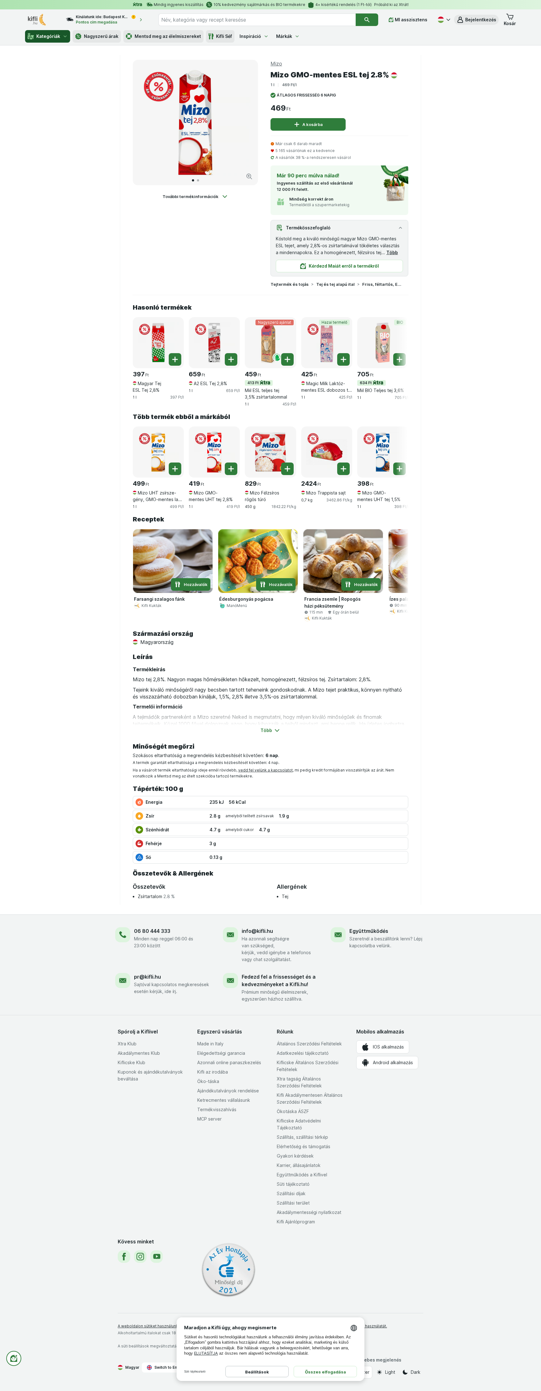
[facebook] (124, 1256)
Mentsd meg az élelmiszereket (168, 36)
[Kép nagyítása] (249, 176)
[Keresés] (367, 19)
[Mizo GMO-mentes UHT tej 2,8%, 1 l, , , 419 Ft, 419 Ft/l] (214, 452)
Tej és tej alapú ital (335, 284)
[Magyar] (443, 19)
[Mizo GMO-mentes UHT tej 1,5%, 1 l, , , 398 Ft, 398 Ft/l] (382, 452)
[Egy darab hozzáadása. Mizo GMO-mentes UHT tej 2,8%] (231, 469)
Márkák (284, 36)
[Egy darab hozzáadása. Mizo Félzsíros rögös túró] (287, 469)
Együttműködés (368, 931)
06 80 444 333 (152, 931)
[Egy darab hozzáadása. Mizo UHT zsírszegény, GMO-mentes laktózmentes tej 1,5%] (175, 469)
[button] (476, 20)
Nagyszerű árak (101, 36)
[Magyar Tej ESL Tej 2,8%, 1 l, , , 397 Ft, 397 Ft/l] (158, 342)
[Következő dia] (246, 122)
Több (392, 252)
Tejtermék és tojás (289, 284)
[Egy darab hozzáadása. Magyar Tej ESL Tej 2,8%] (175, 359)
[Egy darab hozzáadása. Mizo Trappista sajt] (343, 469)
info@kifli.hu (257, 931)
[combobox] (257, 19)
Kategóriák (48, 36)
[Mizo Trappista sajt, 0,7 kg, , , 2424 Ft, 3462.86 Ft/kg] (326, 452)
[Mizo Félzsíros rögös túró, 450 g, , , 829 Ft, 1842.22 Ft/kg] (270, 452)
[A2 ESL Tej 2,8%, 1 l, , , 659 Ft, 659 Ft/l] (214, 342)
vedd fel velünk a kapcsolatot (265, 770)
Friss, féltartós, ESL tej (382, 284)
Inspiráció (250, 36)
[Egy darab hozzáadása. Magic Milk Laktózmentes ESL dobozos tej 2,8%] (343, 359)
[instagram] (140, 1256)
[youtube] (156, 1256)
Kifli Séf (224, 36)
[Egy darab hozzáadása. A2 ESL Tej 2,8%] (231, 359)
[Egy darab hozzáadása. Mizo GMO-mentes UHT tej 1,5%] (399, 469)
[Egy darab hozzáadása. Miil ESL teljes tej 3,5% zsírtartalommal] (287, 359)
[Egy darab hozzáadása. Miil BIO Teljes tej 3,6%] (399, 359)
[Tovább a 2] (198, 180)
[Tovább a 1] (193, 180)
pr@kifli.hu (147, 977)
